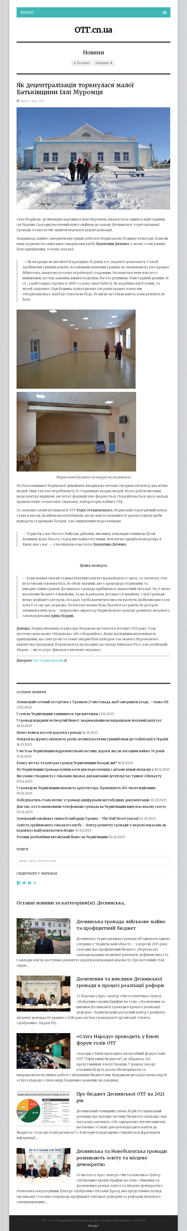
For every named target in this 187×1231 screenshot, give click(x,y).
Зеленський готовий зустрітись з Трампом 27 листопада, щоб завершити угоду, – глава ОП (92, 702)
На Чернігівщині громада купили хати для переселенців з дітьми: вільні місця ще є (85, 769)
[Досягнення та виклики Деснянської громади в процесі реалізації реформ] (43, 994)
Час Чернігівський (48, 660)
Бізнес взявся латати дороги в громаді (49, 733)
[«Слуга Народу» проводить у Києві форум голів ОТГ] (43, 1052)
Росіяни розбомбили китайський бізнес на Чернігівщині (62, 837)
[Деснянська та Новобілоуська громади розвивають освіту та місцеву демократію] (43, 1166)
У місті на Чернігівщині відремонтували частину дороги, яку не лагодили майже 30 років (91, 751)
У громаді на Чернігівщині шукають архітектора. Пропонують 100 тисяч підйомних (86, 788)
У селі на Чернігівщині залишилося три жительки (57, 714)
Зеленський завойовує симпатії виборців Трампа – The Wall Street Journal (78, 819)
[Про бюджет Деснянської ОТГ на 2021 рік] (43, 1109)
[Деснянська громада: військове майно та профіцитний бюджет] (43, 937)
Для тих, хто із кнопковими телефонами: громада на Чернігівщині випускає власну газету (91, 807)
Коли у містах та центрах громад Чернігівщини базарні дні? (67, 763)
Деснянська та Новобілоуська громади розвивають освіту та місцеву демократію (121, 1157)
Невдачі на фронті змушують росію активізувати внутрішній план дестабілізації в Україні (92, 739)
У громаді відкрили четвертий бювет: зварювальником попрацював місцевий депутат (89, 720)
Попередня (102, 63)
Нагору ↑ (93, 1225)
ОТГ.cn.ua (93, 30)
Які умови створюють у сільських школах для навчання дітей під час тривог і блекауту (89, 776)
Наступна (82, 63)
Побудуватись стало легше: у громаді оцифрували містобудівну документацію (83, 800)
